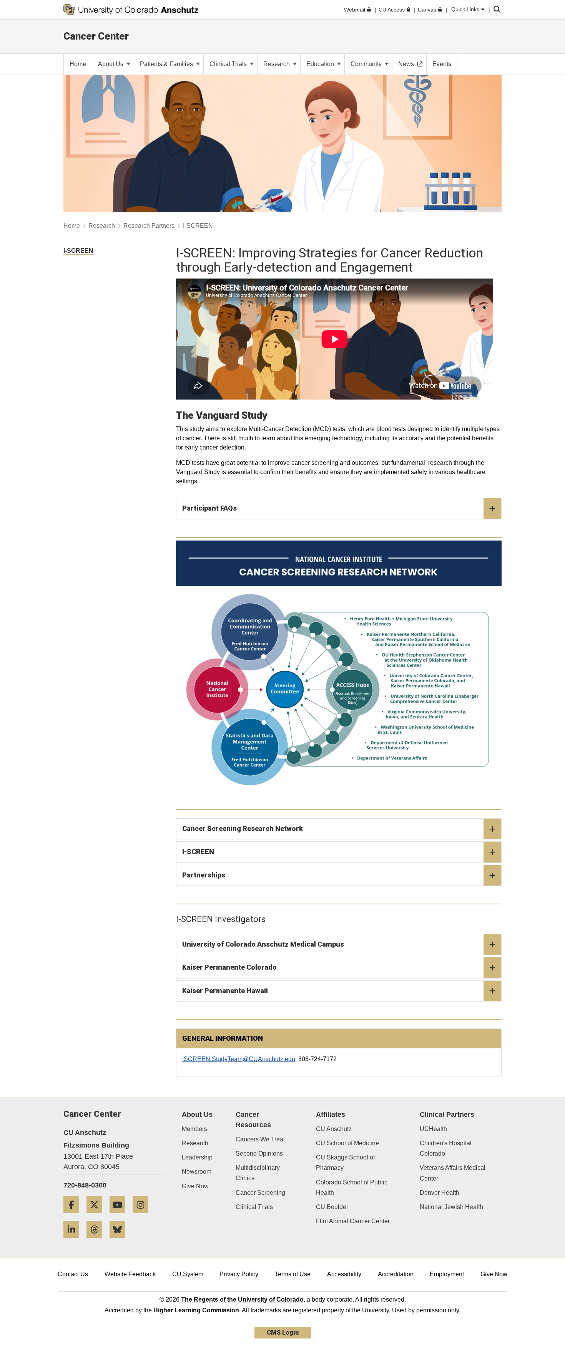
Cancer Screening (260, 1192)
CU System (187, 1274)
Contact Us (73, 1274)
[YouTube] (120, 1216)
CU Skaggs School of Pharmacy (345, 1162)
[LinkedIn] (74, 1240)
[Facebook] (74, 1216)
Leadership (197, 1157)
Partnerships (203, 875)
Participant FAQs (209, 508)
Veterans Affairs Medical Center (452, 1172)
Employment (447, 1274)
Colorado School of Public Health (351, 1187)
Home (71, 225)
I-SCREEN (198, 851)
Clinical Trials (228, 64)
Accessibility (344, 1274)
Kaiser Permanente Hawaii (225, 991)
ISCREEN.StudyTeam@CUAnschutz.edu (238, 1059)
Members (194, 1129)
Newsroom (196, 1171)
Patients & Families (167, 64)
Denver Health (439, 1192)
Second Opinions (259, 1153)
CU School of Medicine (347, 1143)
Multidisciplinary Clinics (258, 1172)
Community (367, 64)
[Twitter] (97, 1216)
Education (321, 64)
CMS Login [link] (283, 1332)
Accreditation (396, 1274)
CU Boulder (332, 1207)
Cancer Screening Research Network (242, 828)
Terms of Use (293, 1274)
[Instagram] (143, 1216)
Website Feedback (130, 1274)
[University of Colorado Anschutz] (131, 9)
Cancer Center (96, 36)
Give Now (195, 1186)
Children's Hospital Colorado (446, 1148)
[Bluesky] (120, 1240)
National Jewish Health (451, 1207)
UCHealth (433, 1129)
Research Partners (148, 225)
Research (277, 64)
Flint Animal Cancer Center (353, 1221)
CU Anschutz (334, 1129)
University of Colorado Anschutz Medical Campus (263, 944)
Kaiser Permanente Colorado (229, 967)
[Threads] (97, 1240)
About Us (111, 64)
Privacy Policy (238, 1274)
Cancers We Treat (260, 1139)
